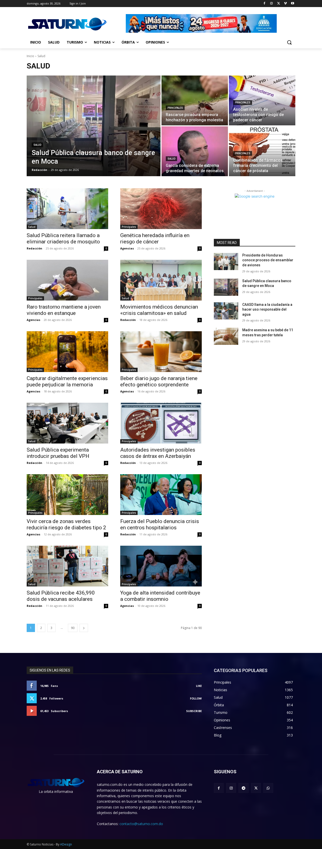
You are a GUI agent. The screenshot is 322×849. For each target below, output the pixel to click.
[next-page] (83, 628)
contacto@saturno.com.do (141, 823)
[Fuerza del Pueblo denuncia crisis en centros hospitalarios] (161, 494)
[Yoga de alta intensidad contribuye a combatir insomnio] (161, 566)
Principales (175, 107)
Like (199, 686)
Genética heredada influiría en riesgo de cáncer (154, 238)
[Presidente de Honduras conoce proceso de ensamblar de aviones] (226, 261)
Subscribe (194, 711)
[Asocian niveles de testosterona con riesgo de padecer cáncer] (262, 100)
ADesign (66, 844)
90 (72, 628)
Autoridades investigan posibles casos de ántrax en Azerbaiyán (157, 453)
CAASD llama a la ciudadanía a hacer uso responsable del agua (267, 309)
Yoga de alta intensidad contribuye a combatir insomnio (160, 596)
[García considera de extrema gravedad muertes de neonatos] (195, 151)
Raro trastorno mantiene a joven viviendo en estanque (64, 310)
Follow (196, 698)
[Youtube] (292, 4)
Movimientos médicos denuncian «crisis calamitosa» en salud (159, 310)
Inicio (30, 56)
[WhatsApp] (268, 788)
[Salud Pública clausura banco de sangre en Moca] (93, 126)
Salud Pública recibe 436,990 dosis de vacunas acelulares (61, 596)
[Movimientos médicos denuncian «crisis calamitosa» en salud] (161, 280)
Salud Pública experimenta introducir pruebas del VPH (58, 453)
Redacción (34, 248)
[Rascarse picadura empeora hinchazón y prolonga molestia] (195, 100)
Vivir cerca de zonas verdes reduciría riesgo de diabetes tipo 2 (66, 524)
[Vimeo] (285, 4)
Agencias (127, 248)
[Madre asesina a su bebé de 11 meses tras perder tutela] (226, 336)
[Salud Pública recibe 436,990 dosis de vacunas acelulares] (67, 566)
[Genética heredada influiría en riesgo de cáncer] (161, 208)
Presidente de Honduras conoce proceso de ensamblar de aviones (267, 260)
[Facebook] (264, 4)
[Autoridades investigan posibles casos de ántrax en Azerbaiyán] (161, 423)
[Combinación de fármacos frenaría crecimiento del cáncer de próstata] (262, 151)
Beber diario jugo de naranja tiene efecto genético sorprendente (158, 381)
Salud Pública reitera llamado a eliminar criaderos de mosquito (63, 238)
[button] (289, 42)
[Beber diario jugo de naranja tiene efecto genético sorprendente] (161, 351)
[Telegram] (243, 788)
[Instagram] (271, 4)
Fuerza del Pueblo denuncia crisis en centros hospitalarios (159, 524)
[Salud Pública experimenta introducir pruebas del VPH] (67, 423)
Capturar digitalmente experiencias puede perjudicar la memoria (67, 381)
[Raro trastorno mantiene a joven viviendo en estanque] (67, 280)
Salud (37, 144)
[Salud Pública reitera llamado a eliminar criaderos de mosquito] (67, 208)
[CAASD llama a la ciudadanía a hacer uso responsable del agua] (226, 310)
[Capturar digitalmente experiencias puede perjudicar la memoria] (67, 351)
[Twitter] (278, 4)
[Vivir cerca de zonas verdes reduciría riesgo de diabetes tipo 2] (67, 494)
